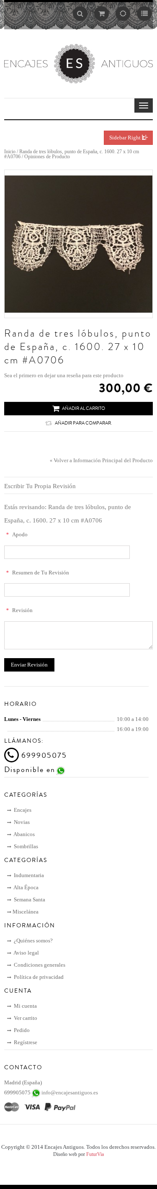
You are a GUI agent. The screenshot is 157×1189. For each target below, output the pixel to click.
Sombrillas (25, 846)
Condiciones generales (39, 965)
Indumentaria (28, 875)
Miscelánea (26, 911)
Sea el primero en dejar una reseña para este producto (64, 375)
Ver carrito (25, 1018)
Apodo (17, 534)
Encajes (22, 810)
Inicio (9, 151)
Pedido (21, 1030)
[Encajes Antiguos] (78, 63)
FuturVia (95, 1154)
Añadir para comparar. (83, 423)
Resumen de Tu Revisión (37, 572)
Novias (21, 822)
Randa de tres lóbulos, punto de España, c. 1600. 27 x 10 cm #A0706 (71, 154)
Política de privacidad (38, 977)
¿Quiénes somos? (33, 940)
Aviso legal (26, 953)
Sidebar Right (125, 137)
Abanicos (24, 834)
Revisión (19, 610)
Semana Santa (29, 899)
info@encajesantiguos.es (69, 1092)
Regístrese (25, 1042)
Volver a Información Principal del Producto (101, 460)
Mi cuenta (25, 1006)
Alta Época (26, 887)
